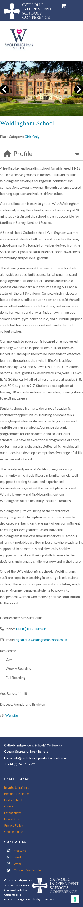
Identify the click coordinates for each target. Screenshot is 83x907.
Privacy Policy (13, 825)
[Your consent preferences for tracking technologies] (75, 899)
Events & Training (16, 787)
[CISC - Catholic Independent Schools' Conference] (28, 17)
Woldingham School (27, 122)
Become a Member (16, 793)
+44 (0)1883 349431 (31, 629)
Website (11, 715)
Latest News (12, 813)
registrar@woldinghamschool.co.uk (40, 640)
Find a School (13, 800)
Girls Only (32, 137)
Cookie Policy (13, 831)
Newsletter (11, 819)
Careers (9, 806)
